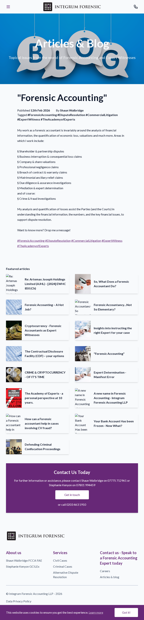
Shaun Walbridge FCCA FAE (24, 560)
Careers (105, 571)
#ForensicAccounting (31, 240)
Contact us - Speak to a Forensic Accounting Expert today (118, 557)
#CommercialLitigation (86, 240)
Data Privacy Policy (18, 601)
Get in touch (72, 494)
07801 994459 (85, 485)
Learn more (96, 612)
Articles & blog (109, 577)
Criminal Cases (62, 566)
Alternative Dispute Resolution (65, 575)
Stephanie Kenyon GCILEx (22, 566)
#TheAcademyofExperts (33, 246)
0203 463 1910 (76, 504)
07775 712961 (117, 480)
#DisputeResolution (58, 240)
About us (13, 552)
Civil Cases (60, 560)
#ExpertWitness (112, 240)
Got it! (126, 612)
